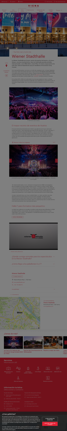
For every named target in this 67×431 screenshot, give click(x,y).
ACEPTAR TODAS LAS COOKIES (50, 424)
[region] (33, 421)
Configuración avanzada (50, 419)
